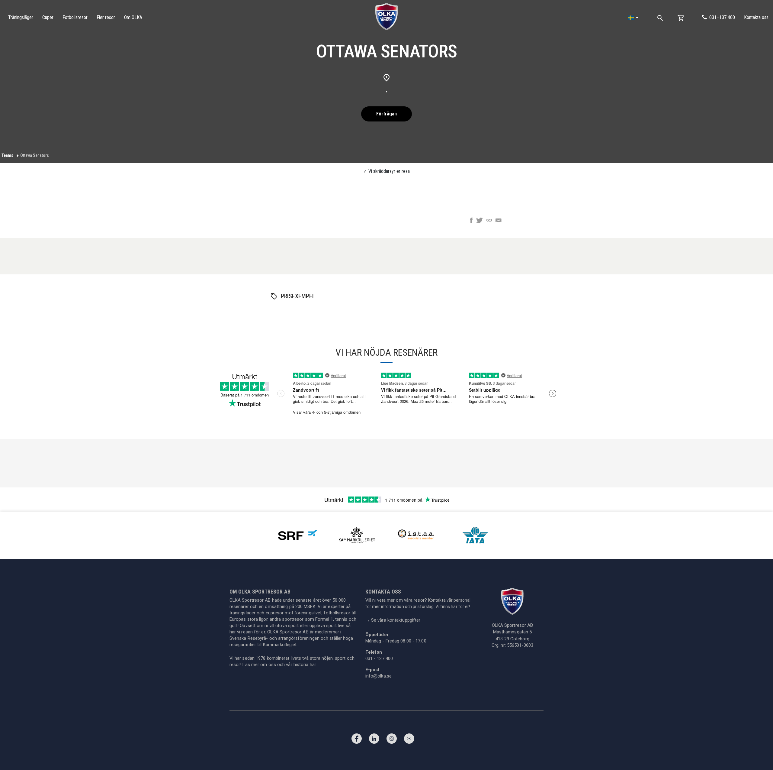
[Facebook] (356, 740)
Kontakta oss (756, 17)
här (313, 664)
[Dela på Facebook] (471, 221)
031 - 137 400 (379, 658)
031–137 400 (722, 17)
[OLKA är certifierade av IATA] (475, 535)
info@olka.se (378, 676)
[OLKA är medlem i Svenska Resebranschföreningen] (297, 535)
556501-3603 (520, 645)
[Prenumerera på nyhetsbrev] (409, 740)
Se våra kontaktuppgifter (393, 620)
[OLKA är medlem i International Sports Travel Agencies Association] (416, 535)
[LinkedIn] (374, 740)
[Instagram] (391, 740)
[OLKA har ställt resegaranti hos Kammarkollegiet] (357, 535)
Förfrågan (386, 114)
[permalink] (489, 221)
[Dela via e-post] (498, 221)
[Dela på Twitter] (479, 221)
